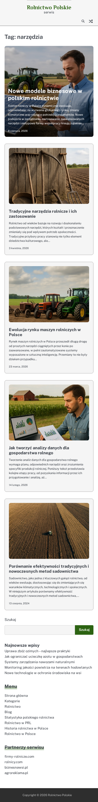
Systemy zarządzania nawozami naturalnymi (40, 662)
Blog (8, 712)
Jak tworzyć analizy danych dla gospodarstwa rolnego (39, 450)
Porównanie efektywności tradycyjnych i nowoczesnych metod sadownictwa (49, 569)
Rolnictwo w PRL (18, 723)
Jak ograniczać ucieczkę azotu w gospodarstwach (44, 656)
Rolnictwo (13, 706)
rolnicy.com (14, 762)
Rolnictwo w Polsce (20, 734)
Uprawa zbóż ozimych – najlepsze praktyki (37, 651)
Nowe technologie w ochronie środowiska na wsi (43, 673)
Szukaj (10, 619)
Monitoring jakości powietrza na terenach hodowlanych (48, 667)
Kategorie (12, 701)
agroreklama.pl (16, 773)
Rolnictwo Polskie (49, 7)
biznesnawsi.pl (16, 767)
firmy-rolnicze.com (19, 756)
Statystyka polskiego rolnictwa (29, 717)
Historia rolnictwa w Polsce (26, 728)
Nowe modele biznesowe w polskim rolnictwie (45, 94)
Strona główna (16, 695)
